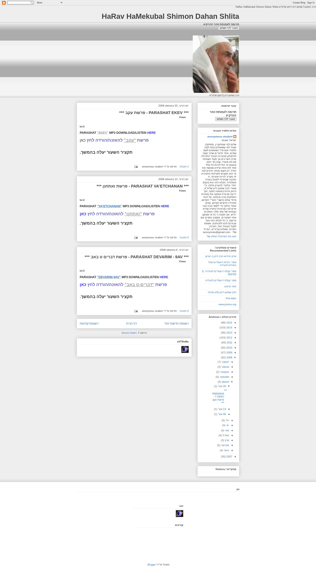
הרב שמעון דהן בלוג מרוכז (222, 292)
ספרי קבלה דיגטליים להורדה (220, 280)
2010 (229, 347)
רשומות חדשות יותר (176, 323)
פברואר (224, 445)
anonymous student (220, 136)
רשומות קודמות (89, 323)
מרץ (226, 440)
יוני (227, 425)
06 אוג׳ (221, 414)
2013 (229, 332)
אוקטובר (224, 371)
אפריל (225, 435)
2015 (229, 322)
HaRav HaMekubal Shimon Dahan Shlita (170, 16)
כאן (83, 284)
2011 (229, 342)
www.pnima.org (227, 304)
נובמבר (225, 366)
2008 (229, 357)
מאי (226, 430)
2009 (229, 352)
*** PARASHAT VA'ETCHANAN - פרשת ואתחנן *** (143, 186)
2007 (229, 456)
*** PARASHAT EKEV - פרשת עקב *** (154, 112)
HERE (151, 133)
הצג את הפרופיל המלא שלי (221, 236)
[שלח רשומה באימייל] (136, 166)
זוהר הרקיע (230, 286)
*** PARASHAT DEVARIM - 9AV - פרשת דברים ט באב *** (137, 257)
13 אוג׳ (221, 409)
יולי (227, 420)
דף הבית (131, 323)
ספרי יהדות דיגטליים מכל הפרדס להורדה (222, 264)
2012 (229, 337)
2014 (229, 327)
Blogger (152, 564)
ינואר (226, 450)
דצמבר (225, 361)
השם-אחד (230, 298)
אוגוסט (225, 381)
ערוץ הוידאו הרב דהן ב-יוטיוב (220, 256)
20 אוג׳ (221, 386)
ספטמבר (224, 376)
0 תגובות (184, 237)
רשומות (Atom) (129, 333)
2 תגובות (184, 166)
